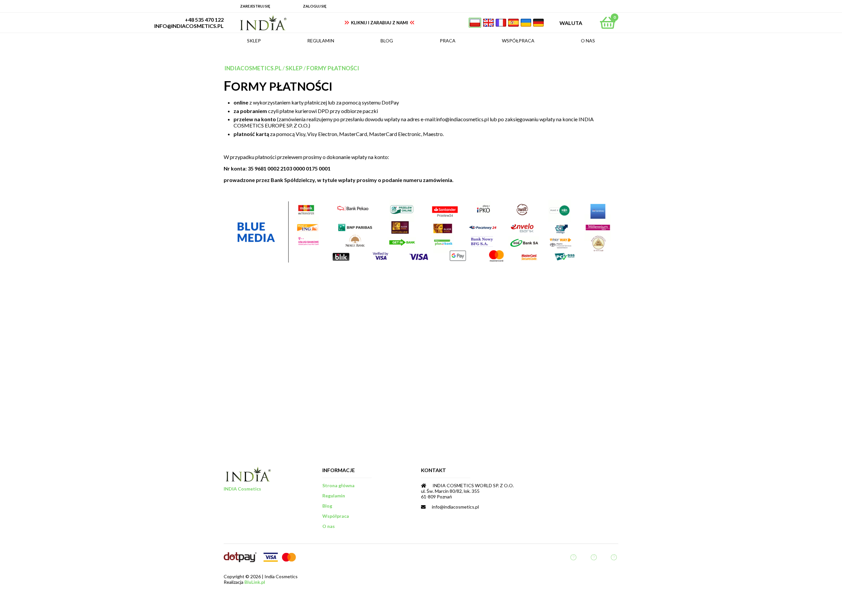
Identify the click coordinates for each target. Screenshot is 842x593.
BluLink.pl (254, 582)
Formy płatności (333, 68)
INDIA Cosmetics (242, 488)
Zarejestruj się (255, 6)
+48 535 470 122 (204, 19)
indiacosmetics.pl (253, 68)
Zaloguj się (314, 6)
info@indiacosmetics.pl (189, 26)
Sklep (294, 68)
